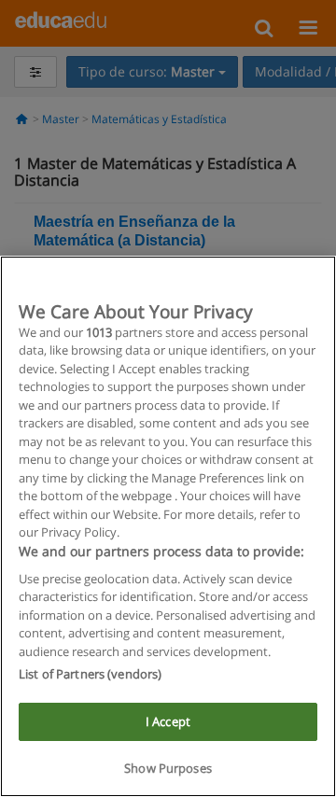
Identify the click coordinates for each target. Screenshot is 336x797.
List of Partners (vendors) (90, 673)
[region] (168, 526)
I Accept (168, 721)
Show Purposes (168, 768)
